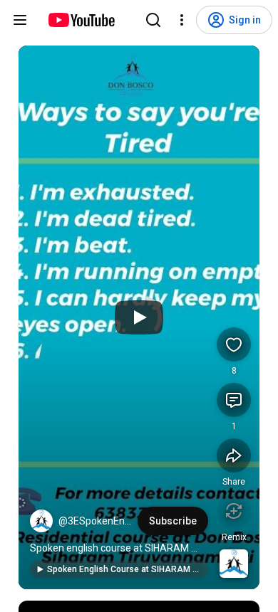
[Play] (139, 317)
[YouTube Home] (81, 20)
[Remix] (234, 511)
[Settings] (181, 19)
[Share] (234, 455)
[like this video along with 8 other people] (234, 344)
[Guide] (20, 19)
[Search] (153, 19)
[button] (41, 521)
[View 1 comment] (234, 400)
